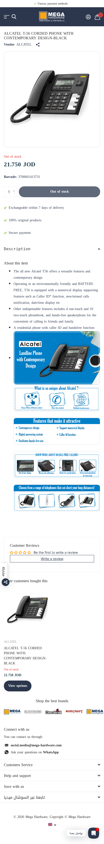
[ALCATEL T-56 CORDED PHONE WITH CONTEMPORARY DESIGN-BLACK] (28, 610)
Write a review (52, 559)
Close (52, 764)
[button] (15, 188)
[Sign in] (88, 17)
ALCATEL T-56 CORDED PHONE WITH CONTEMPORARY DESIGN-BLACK (25, 656)
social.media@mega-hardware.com (36, 745)
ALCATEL (24, 44)
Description (17, 249)
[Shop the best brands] (12, 712)
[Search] (14, 16)
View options (17, 685)
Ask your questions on (35, 752)
